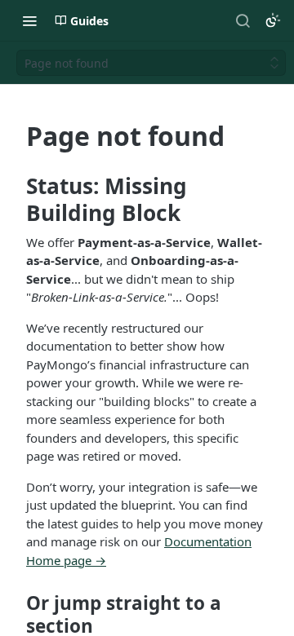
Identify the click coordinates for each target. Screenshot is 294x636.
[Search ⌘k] (242, 20)
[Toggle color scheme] (273, 20)
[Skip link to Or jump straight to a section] (15, 614)
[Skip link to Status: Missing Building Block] (15, 199)
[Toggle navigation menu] (29, 20)
